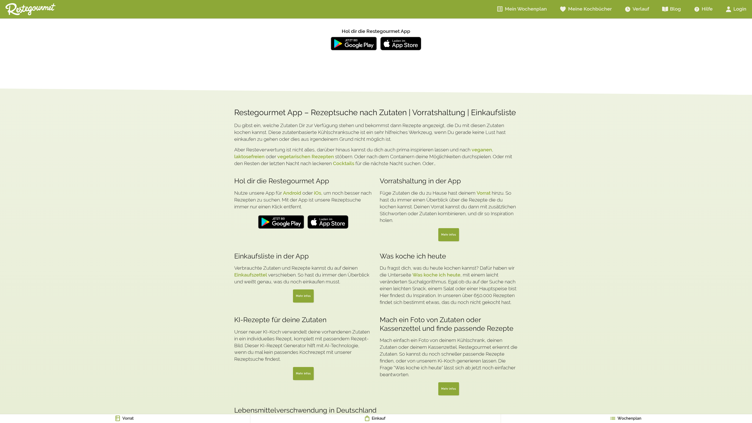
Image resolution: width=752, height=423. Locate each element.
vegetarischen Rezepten (305, 156)
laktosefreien (249, 156)
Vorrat (484, 193)
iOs (317, 193)
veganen (482, 149)
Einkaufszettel (250, 274)
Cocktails (343, 163)
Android (292, 193)
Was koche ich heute (436, 274)
